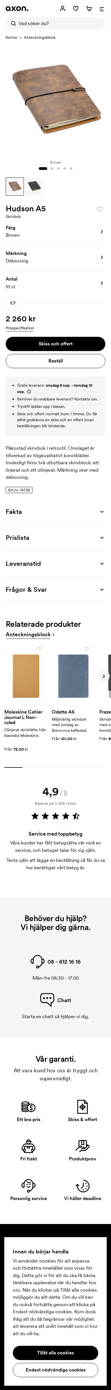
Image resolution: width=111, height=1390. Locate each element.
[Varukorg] (88, 8)
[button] (15, 186)
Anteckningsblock (40, 37)
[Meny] (102, 8)
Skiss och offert (56, 344)
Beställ (55, 361)
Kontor (12, 37)
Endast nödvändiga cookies (56, 1370)
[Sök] (12, 23)
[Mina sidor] (62, 8)
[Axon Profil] (17, 8)
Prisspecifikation (20, 328)
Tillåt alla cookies (55, 1353)
